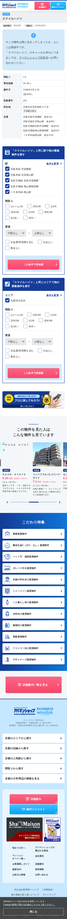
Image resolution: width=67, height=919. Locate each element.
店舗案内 (39, 864)
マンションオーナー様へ (18, 857)
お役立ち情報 (18, 874)
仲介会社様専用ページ (25, 889)
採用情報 (39, 869)
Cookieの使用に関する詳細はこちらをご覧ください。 (29, 904)
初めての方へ (18, 848)
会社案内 (39, 856)
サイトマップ (49, 894)
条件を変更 (52, 163)
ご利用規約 (47, 889)
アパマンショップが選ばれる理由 (45, 849)
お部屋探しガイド (21, 864)
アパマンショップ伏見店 (33, 57)
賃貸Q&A (16, 869)
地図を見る (31, 111)
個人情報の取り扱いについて (25, 894)
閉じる (33, 911)
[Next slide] (59, 502)
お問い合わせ (41, 874)
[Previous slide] (7, 502)
